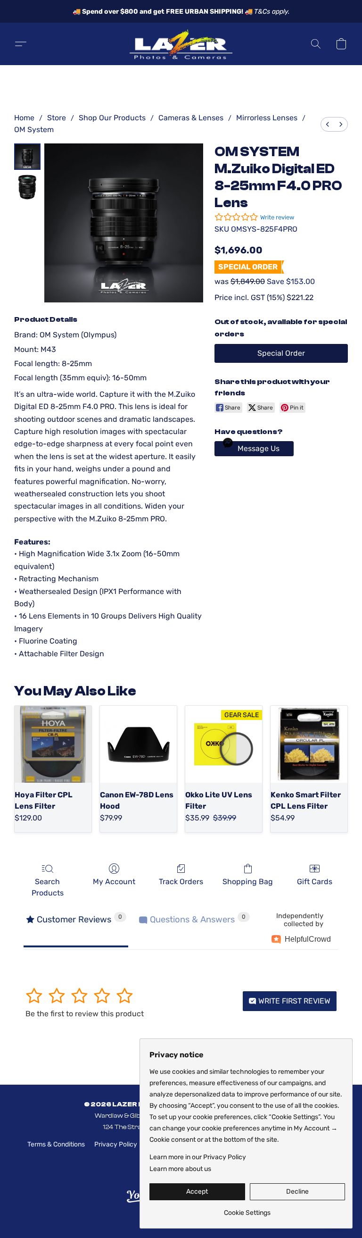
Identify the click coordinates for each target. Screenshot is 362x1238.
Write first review (293, 1000)
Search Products (48, 887)
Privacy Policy (115, 1144)
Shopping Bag (247, 881)
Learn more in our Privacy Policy (197, 1157)
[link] (247, 1209)
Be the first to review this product (84, 1013)
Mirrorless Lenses (266, 117)
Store (56, 117)
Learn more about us (180, 1169)
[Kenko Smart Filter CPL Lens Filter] (309, 744)
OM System (34, 129)
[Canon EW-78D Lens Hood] (138, 744)
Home (24, 117)
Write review (277, 217)
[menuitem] (327, 124)
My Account (114, 881)
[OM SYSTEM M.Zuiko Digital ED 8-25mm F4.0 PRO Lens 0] (27, 156)
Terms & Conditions (56, 1144)
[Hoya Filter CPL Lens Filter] (53, 744)
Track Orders (181, 881)
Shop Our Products (112, 117)
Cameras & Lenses (190, 117)
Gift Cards (314, 881)
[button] (181, 43)
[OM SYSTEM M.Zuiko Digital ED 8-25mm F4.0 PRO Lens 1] (27, 187)
